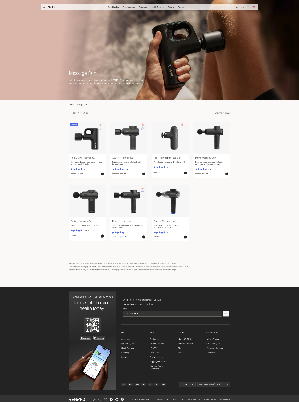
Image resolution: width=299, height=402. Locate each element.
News (180, 353)
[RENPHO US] (50, 7)
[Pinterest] (116, 399)
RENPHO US (144, 399)
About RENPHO (184, 339)
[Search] (237, 7)
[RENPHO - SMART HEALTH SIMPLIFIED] (77, 399)
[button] (90, 113)
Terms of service (193, 399)
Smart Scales (126, 339)
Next (226, 313)
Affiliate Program (213, 339)
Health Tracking (127, 348)
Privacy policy (177, 399)
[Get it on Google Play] (99, 338)
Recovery (125, 353)
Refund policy (162, 399)
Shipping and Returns (158, 362)
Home (71, 105)
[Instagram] (94, 399)
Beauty (124, 357)
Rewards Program (185, 344)
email (125, 309)
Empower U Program (214, 348)
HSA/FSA (153, 348)
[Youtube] (105, 399)
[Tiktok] (122, 399)
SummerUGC (211, 353)
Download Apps (156, 357)
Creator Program (213, 344)
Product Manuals (157, 344)
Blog (180, 348)
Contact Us (154, 339)
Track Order (154, 353)
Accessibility (225, 399)
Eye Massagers (127, 344)
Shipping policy (210, 399)
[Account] (242, 6)
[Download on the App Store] (85, 338)
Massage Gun (81, 105)
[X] (99, 399)
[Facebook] (111, 399)
